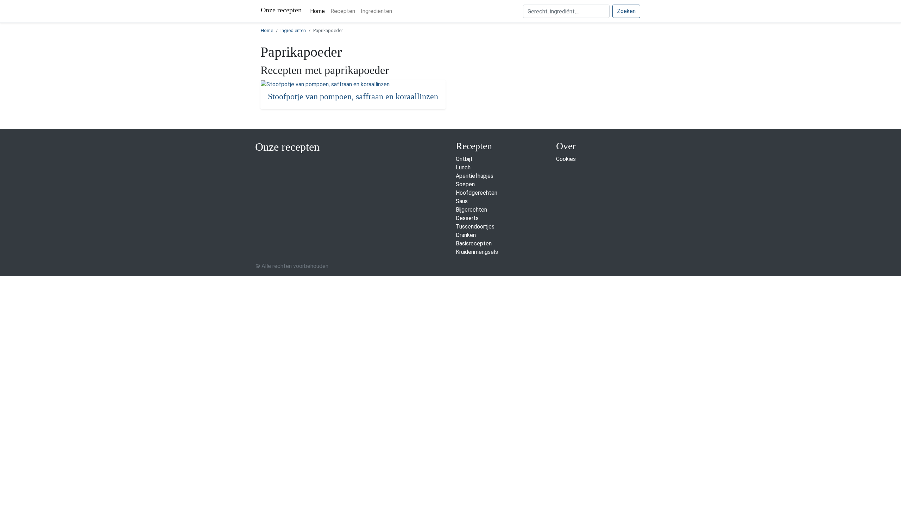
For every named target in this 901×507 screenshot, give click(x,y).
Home (319, 10)
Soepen (465, 184)
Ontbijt (464, 159)
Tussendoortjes (475, 226)
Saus (462, 201)
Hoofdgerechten (476, 192)
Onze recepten (281, 10)
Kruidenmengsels (477, 252)
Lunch (463, 167)
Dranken (466, 235)
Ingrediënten (376, 11)
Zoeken (626, 11)
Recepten (342, 11)
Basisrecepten (474, 243)
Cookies (566, 159)
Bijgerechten (471, 209)
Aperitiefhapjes (474, 176)
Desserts (467, 218)
